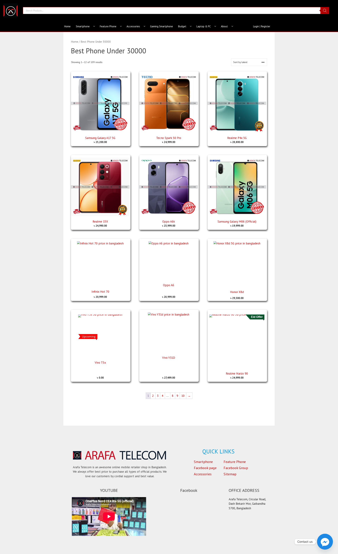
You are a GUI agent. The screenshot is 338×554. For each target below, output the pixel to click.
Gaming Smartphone (161, 26)
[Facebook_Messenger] (325, 542)
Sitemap (230, 474)
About (224, 26)
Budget (182, 26)
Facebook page (205, 468)
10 (182, 396)
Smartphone (83, 26)
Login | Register (261, 26)
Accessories (133, 26)
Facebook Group (236, 468)
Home (67, 26)
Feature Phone (108, 26)
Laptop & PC (203, 26)
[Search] (324, 10)
